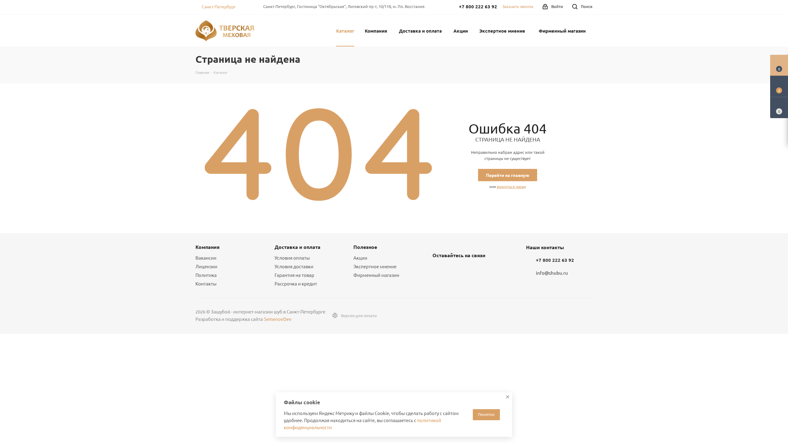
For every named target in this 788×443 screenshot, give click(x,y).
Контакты (205, 283)
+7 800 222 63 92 (555, 260)
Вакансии (205, 258)
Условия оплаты (292, 258)
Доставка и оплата (297, 247)
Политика (206, 275)
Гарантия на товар (294, 275)
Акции (360, 258)
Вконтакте (438, 270)
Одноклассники (454, 270)
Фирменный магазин (376, 275)
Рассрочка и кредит (296, 283)
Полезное (365, 247)
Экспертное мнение (374, 266)
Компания (207, 247)
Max (469, 270)
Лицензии (206, 266)
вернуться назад (511, 186)
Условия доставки (294, 266)
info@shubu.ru (552, 273)
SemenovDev (277, 319)
